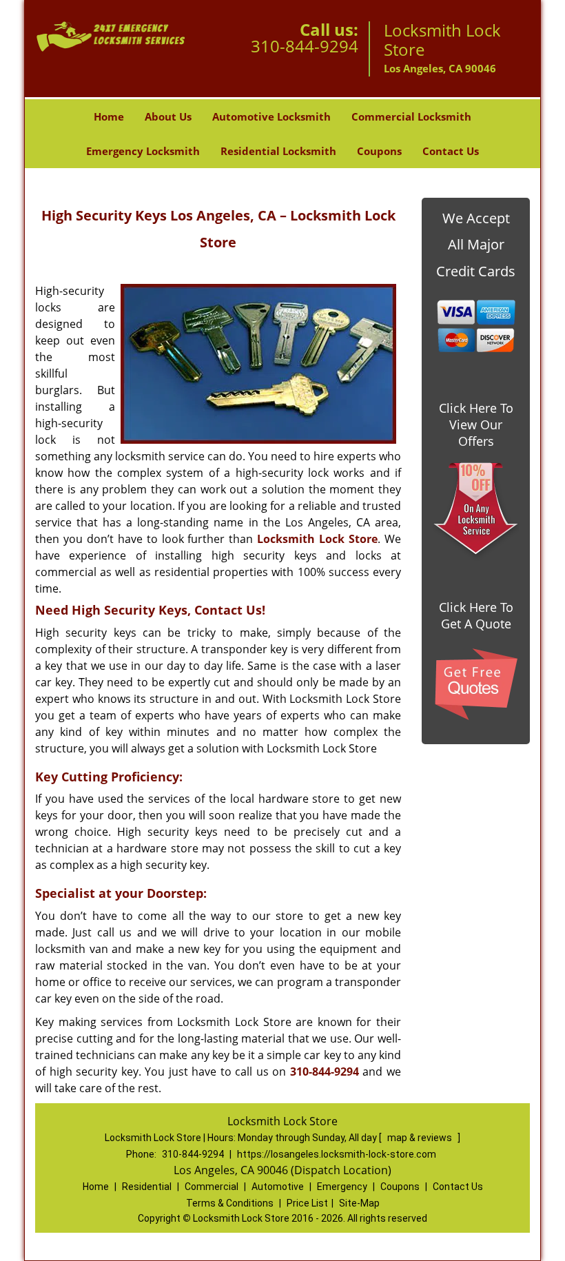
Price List (307, 1203)
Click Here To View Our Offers (476, 424)
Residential (147, 1186)
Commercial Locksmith (411, 116)
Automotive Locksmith (271, 116)
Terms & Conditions (230, 1203)
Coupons (379, 151)
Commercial (211, 1186)
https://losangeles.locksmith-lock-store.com (336, 1154)
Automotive (277, 1186)
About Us (168, 116)
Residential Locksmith (278, 151)
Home (109, 116)
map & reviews (420, 1137)
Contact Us (450, 151)
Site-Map (359, 1203)
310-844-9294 (304, 45)
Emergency (342, 1186)
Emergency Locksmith (143, 151)
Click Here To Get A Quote (476, 615)
